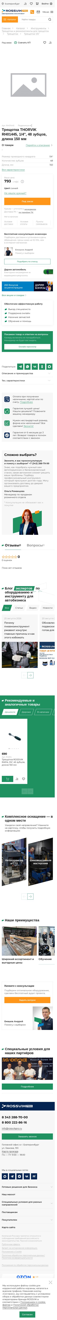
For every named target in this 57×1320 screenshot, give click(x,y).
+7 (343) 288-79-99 (39, 463)
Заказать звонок (27, 1136)
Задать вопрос (27, 1000)
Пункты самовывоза (41, 222)
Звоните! (29, 426)
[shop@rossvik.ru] (38, 12)
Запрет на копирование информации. (20, 1248)
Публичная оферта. (11, 1244)
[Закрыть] (50, 1282)
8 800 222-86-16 (14, 1122)
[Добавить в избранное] (45, 42)
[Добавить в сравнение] (50, 42)
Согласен (27, 1314)
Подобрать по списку (27, 261)
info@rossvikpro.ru (12, 1128)
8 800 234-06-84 (32, 12)
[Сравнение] (25, 4)
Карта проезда (10, 1151)
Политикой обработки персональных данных (20, 1306)
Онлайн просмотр (27, 347)
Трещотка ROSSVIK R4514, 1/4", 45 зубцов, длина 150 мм (13, 762)
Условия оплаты (24, 222)
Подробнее (26, 402)
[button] (30, 675)
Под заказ (27, 201)
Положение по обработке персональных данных (25, 1265)
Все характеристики (13, 169)
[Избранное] (31, 4)
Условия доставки (8, 222)
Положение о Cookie (12, 1251)
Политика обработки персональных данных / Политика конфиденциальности (23, 1256)
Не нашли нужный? (15, 193)
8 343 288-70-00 (15, 1117)
